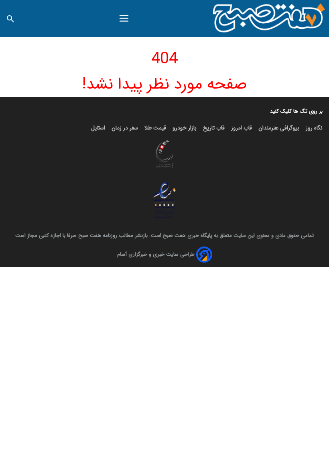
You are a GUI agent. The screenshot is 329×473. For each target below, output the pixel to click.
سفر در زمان (125, 127)
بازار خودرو (185, 127)
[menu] (124, 18)
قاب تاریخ (214, 127)
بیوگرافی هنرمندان (278, 127)
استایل (98, 127)
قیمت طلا (155, 127)
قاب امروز (241, 127)
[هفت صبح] (269, 18)
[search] (10, 18)
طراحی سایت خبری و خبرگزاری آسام (156, 254)
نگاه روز (314, 127)
